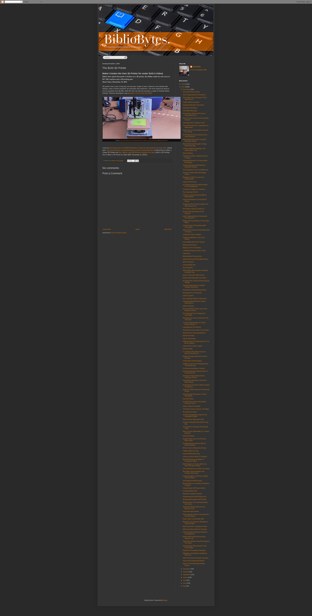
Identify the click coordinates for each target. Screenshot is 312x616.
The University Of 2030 (190, 192)
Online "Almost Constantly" (191, 406)
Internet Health (188, 349)
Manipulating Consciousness (192, 256)
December (186, 89)
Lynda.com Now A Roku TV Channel (195, 456)
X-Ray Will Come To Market (192, 234)
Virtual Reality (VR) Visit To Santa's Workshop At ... (194, 302)
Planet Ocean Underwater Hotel (193, 419)
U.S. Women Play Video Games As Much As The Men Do (194, 352)
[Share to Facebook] (135, 161)
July (184, 580)
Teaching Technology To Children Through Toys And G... (194, 286)
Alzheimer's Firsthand (190, 108)
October (186, 572)
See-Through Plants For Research (194, 95)
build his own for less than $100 (141, 93)
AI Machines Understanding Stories (194, 290)
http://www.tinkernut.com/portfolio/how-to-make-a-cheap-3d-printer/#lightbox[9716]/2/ (144, 140)
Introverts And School (190, 245)
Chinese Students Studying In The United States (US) (194, 149)
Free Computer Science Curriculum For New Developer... (196, 515)
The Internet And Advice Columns (194, 368)
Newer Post (107, 229)
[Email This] (128, 161)
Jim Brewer (197, 67)
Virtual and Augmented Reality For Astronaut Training (194, 166)
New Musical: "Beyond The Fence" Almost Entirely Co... (194, 114)
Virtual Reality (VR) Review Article (194, 488)
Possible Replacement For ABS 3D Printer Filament (194, 444)
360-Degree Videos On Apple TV (194, 209)
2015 (183, 87)
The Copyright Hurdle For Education (195, 298)
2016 (183, 84)
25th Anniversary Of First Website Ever (195, 259)
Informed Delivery (189, 436)
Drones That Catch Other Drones (194, 275)
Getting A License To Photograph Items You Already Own (195, 364)
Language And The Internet (192, 327)
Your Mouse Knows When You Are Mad (196, 330)
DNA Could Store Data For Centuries (195, 529)
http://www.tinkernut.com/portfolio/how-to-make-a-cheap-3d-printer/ (130, 150)
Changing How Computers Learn (194, 123)
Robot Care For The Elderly (192, 248)
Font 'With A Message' (190, 111)
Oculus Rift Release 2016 (191, 454)
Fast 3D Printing (188, 399)
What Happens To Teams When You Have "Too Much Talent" (195, 465)
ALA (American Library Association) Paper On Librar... (194, 402)
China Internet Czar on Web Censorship (196, 469)
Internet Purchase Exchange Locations (195, 558)
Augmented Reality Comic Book (193, 105)
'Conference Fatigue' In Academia (194, 189)
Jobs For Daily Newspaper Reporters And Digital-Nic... (195, 533)
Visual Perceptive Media (191, 511)
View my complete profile (198, 70)
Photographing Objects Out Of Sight (194, 499)
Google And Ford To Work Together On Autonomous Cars (195, 205)
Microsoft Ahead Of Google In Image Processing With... (195, 144)
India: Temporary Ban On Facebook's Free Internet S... (195, 217)
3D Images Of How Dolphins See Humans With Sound (194, 472)
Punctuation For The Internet (192, 293)
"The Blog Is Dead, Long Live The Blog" (196, 409)
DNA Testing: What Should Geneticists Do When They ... (195, 271)
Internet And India (188, 336)
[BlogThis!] (130, 161)
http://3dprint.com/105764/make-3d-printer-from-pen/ (136, 152)
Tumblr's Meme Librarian (191, 102)
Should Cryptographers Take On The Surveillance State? (195, 415)
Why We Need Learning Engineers (194, 333)
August (185, 577)
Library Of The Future (190, 182)
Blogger (164, 600)
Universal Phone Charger (191, 92)
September (187, 574)
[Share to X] (133, 161)
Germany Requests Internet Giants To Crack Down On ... (195, 372)
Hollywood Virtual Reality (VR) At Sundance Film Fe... (194, 376)
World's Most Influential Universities (194, 278)
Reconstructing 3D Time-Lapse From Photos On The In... (195, 309)
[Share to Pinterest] (137, 161)
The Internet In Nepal (190, 412)
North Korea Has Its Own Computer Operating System (194, 140)
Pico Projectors (188, 268)
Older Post (167, 229)
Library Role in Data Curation (192, 346)
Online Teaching (188, 306)
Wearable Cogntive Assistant (192, 494)
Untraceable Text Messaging (192, 361)
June (185, 583)
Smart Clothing (188, 153)
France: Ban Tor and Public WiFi (193, 519)
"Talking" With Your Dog (190, 451)
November (186, 569)
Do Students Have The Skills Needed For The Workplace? (195, 185)
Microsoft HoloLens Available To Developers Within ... (193, 460)
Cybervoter (186, 253)
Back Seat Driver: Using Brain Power (195, 526)
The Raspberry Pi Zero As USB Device (195, 170)
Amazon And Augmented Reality (193, 561)
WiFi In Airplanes (188, 262)
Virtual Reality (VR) (189, 265)
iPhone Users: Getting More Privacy (194, 448)
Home (138, 229)
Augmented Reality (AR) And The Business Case (194, 507)
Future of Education (189, 338)
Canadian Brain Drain (190, 491)
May (184, 586)
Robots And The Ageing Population (194, 550)
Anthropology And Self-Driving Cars (194, 496)
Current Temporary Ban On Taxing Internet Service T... (194, 323)
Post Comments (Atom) (119, 233)
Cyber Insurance (188, 296)
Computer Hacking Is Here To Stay (194, 250)
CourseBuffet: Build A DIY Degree (194, 242)
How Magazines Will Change (192, 481)
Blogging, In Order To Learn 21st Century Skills (193, 178)
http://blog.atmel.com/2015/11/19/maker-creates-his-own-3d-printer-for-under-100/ (137, 148)
